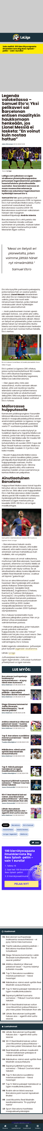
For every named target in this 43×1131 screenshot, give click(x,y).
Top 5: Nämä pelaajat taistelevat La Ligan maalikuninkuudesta (12, 769)
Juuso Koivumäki (8, 787)
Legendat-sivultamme (26, 648)
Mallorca (23, 834)
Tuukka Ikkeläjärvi (9, 742)
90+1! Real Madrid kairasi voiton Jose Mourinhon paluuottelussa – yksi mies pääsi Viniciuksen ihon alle (15, 797)
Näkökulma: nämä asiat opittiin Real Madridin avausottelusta (13, 751)
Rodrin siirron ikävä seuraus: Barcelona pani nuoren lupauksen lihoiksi (22, 1093)
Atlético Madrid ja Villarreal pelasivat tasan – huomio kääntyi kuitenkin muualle (15, 724)
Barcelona (16, 825)
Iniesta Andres (22, 830)
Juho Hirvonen (7, 144)
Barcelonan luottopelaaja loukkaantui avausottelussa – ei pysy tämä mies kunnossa (14, 679)
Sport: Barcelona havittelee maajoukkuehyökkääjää (19, 1110)
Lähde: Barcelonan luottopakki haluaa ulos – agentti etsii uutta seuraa (14, 811)
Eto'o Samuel (28, 825)
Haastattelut (8, 830)
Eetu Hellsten (7, 685)
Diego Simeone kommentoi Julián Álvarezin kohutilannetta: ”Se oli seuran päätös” (15, 707)
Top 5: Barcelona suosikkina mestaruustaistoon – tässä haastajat (15, 737)
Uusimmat (9, 931)
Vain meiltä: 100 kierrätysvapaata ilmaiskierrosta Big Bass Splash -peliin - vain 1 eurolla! (19, 48)
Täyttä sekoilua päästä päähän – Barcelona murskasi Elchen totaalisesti (16, 692)
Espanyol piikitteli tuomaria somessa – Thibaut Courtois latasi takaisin (16, 782)
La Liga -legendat (10, 834)
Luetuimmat (10, 1026)
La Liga (12, 653)
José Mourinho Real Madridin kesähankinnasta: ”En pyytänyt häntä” (21, 1102)
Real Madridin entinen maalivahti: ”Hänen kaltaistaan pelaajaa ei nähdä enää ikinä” (22, 1053)
